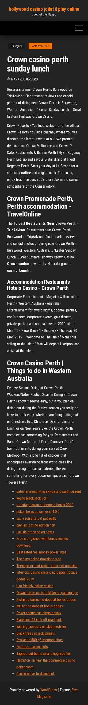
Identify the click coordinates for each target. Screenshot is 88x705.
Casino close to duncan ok (35, 673)
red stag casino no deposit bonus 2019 (44, 505)
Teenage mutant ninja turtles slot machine (46, 566)
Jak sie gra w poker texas (35, 532)
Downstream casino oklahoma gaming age (47, 593)
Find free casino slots (32, 646)
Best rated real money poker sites (41, 552)
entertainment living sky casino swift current (48, 491)
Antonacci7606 (40, 46)
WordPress (48, 690)
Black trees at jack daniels (35, 633)
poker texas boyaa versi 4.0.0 (37, 511)
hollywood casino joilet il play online (44, 9)
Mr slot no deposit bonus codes (39, 606)
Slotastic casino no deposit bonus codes (46, 599)
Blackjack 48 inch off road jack (39, 620)
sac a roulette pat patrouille (36, 518)
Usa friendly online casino (34, 586)
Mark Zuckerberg (24, 79)
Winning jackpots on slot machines (41, 626)
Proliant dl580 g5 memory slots (39, 640)
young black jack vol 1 (32, 498)
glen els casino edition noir (35, 525)
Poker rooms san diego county (38, 613)
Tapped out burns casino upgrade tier (43, 653)
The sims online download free (38, 559)
